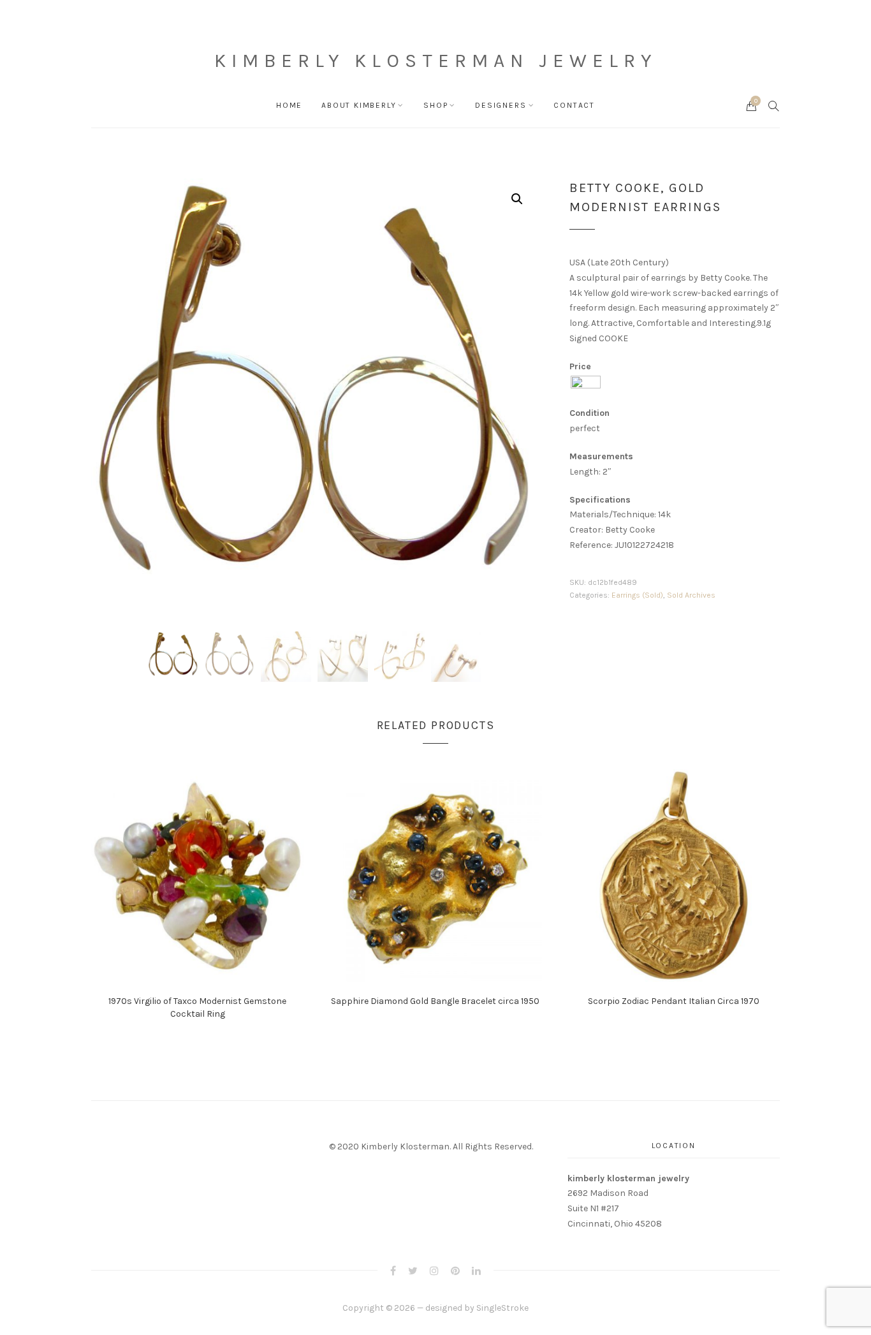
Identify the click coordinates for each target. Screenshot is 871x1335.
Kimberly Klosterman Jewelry (435, 60)
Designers (500, 105)
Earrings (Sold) (637, 595)
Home (289, 105)
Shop (435, 105)
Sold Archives (691, 595)
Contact (574, 105)
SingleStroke (502, 1307)
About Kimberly (358, 105)
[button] (517, 199)
